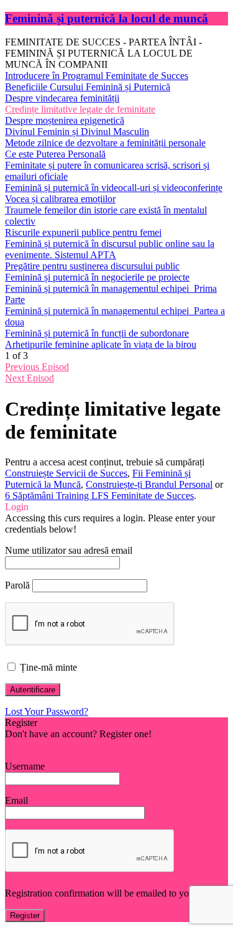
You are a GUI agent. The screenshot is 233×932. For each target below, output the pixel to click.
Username (25, 766)
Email (16, 800)
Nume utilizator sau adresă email (68, 550)
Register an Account (45, 745)
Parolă (17, 585)
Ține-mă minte (47, 667)
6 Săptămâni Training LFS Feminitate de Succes (99, 495)
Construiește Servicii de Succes (66, 473)
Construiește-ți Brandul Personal (149, 484)
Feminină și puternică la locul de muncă (106, 18)
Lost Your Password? (46, 711)
